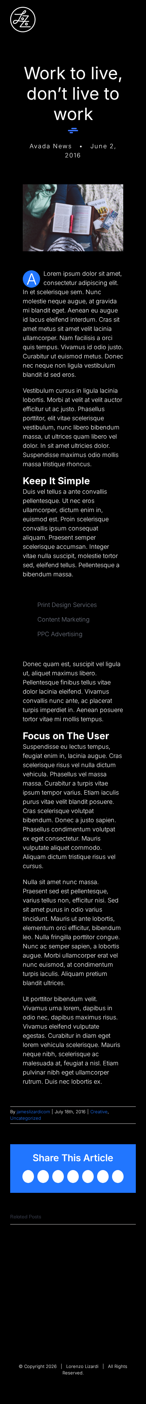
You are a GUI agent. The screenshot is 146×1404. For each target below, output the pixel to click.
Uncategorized (25, 1118)
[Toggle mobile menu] (133, 17)
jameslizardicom (33, 1111)
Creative (99, 1111)
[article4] (73, 187)
